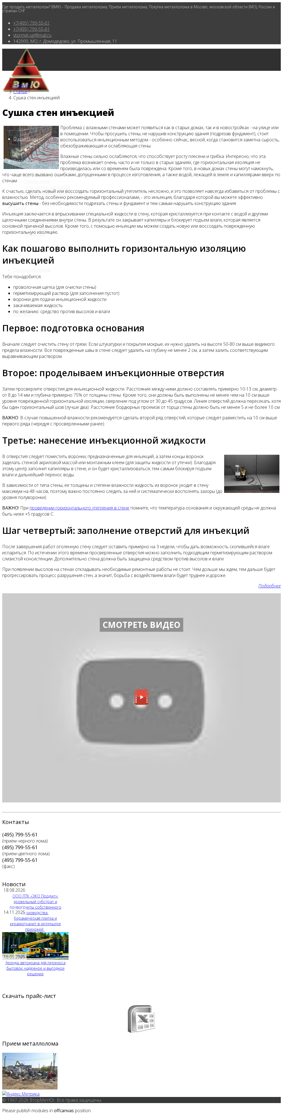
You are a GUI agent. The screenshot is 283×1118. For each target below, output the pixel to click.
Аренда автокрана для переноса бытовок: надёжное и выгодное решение (35, 968)
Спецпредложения (32, 270)
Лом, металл (25, 161)
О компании (25, 139)
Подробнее (269, 586)
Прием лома (37, 181)
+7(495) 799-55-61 (31, 23)
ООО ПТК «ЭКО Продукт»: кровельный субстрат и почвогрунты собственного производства (35, 904)
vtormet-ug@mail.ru (32, 35)
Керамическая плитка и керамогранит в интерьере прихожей (35, 924)
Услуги (19, 207)
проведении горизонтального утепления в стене (79, 508)
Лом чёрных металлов (47, 187)
